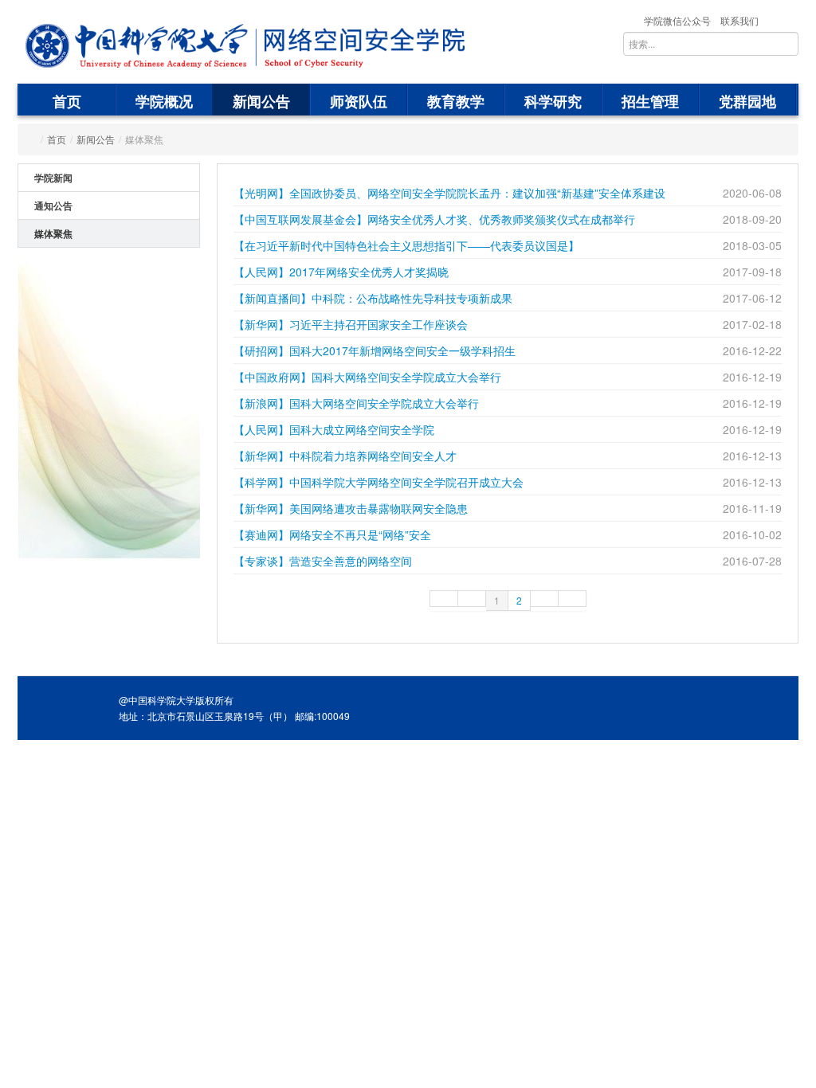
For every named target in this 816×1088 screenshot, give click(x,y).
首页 (67, 101)
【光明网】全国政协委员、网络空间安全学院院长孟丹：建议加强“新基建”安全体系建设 (449, 193)
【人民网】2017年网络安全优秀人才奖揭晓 (341, 272)
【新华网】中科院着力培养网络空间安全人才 (345, 456)
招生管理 (650, 101)
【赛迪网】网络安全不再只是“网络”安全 (332, 534)
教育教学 (455, 101)
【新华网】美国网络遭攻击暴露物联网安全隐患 (350, 508)
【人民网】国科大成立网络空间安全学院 (333, 429)
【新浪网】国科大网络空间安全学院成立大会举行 (356, 403)
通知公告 (53, 205)
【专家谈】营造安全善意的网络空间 (322, 561)
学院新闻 (53, 177)
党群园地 (747, 101)
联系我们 (739, 20)
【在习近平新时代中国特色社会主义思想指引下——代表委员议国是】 (406, 245)
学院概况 (164, 101)
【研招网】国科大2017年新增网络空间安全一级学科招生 (374, 350)
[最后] (572, 598)
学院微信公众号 (677, 20)
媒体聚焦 (53, 233)
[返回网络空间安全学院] (357, 46)
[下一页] (545, 598)
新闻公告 (261, 101)
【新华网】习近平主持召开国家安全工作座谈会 (350, 324)
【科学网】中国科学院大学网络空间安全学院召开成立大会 (378, 482)
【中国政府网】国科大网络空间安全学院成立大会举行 (367, 377)
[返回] (137, 46)
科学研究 (553, 101)
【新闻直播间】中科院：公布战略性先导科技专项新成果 (372, 298)
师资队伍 (358, 101)
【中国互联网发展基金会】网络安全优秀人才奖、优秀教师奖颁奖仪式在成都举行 (434, 219)
